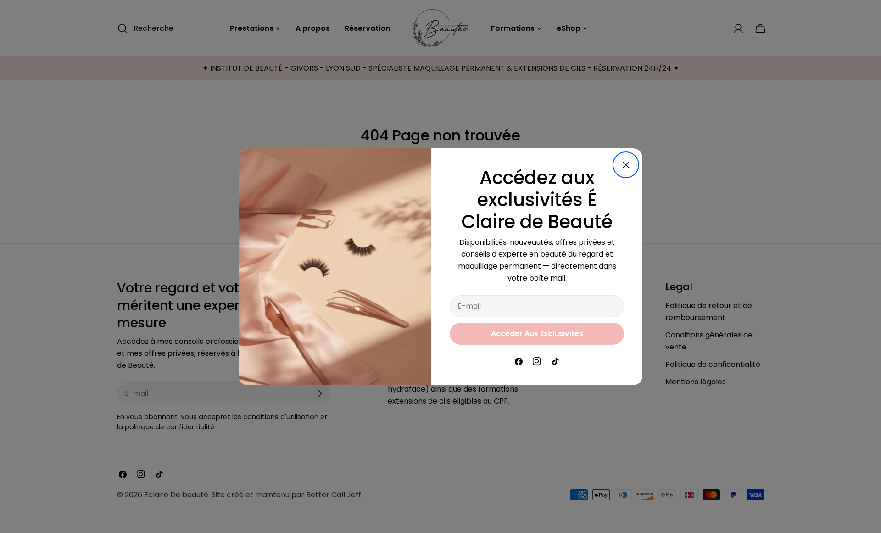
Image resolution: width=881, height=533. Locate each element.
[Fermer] (626, 165)
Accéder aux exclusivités (537, 333)
